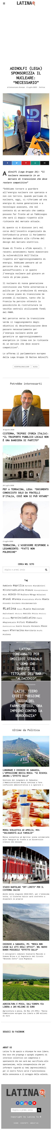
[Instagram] (26, 1103)
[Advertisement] (26, 35)
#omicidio (27, 613)
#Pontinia (42, 613)
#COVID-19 (14, 594)
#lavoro (19, 609)
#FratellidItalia (28, 599)
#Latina (9, 608)
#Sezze (44, 626)
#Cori (5, 595)
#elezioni (41, 595)
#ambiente (7, 586)
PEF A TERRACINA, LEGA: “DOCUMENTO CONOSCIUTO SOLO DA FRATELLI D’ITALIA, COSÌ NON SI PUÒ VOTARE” (26, 492)
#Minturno (18, 613)
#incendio (7, 603)
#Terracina (17, 630)
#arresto (28, 586)
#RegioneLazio (9, 622)
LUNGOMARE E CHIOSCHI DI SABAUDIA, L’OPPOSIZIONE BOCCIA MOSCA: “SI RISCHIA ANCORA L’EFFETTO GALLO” (25, 773)
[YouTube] (34, 1103)
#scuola (26, 626)
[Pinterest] (26, 163)
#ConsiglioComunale (41, 590)
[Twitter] (16, 163)
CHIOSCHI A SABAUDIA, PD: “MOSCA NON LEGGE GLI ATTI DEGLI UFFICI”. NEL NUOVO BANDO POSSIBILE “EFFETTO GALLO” (25, 947)
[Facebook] (7, 163)
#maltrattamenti (8, 613)
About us (34, 1123)
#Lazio (27, 609)
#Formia (16, 599)
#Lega (35, 366)
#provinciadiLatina (23, 617)
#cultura (25, 594)
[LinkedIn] (30, 1103)
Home (16, 1123)
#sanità (19, 626)
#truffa (39, 630)
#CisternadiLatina (13, 590)
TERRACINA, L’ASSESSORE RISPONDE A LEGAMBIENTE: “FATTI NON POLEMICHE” (26, 548)
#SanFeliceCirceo (9, 626)
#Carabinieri (39, 586)
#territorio (30, 630)
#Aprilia (18, 585)
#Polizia (35, 613)
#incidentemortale (29, 603)
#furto (38, 599)
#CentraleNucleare (21, 366)
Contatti (24, 1123)
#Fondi (7, 599)
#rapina (39, 618)
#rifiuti (21, 622)
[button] (46, 570)
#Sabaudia (31, 622)
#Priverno (6, 618)
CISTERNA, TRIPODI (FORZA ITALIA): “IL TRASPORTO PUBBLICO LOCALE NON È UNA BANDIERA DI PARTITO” (26, 437)
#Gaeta (45, 599)
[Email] (44, 163)
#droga (33, 594)
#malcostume (38, 609)
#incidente (16, 603)
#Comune (29, 590)
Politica (42, 87)
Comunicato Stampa (17, 87)
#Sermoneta (35, 626)
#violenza (7, 634)
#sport (6, 630)
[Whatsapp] (35, 163)
